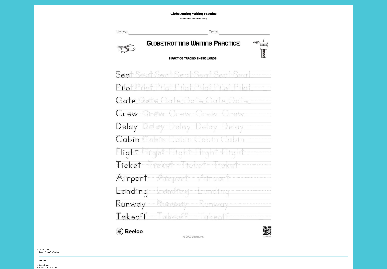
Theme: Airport (44, 249)
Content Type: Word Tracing (49, 252)
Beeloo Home (44, 265)
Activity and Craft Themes (48, 267)
